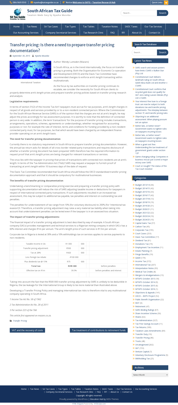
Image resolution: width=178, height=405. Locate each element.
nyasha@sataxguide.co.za (46, 2)
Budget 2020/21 (142, 209)
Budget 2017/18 (142, 198)
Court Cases (140, 233)
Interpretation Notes (144, 268)
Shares (138, 317)
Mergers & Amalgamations (147, 275)
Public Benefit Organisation (147, 299)
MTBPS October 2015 (145, 285)
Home (16, 26)
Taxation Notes (110, 26)
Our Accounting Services (26, 32)
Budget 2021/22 (142, 212)
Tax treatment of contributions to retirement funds (99, 330)
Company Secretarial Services (61, 32)
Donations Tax (142, 244)
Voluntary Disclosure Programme (150, 355)
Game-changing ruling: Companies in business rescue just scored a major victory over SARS (151, 159)
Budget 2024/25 (142, 219)
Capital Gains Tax (143, 223)
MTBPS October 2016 (145, 289)
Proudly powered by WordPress (73, 399)
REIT (137, 303)
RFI (123, 32)
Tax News (32, 26)
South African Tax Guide (49, 10)
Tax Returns (140, 327)
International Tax (143, 264)
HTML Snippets (77, 404)
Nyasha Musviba (42, 55)
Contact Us (154, 32)
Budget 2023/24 (142, 216)
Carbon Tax (140, 226)
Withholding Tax (142, 358)
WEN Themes (112, 399)
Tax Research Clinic (93, 32)
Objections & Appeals (145, 292)
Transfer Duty (141, 334)
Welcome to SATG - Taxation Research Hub (94, 2)
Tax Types (70, 26)
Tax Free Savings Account (147, 323)
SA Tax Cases (51, 26)
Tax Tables (88, 26)
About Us (137, 32)
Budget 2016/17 (142, 195)
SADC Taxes (131, 26)
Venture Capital (142, 351)
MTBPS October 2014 (145, 282)
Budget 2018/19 (142, 202)
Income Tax (140, 261)
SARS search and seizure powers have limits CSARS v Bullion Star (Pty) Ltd (150, 70)
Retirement (140, 306)
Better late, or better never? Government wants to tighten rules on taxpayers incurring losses (151, 128)
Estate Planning (142, 251)
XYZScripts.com (100, 404)
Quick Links (157, 2)
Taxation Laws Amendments (148, 330)
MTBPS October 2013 (145, 278)
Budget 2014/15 (142, 188)
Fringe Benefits (142, 254)
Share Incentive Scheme (146, 313)
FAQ (112, 32)
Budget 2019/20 (142, 205)
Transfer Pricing (20, 320)
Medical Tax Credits (144, 271)
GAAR (137, 257)
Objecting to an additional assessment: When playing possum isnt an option (151, 119)
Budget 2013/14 (142, 185)
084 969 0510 (19, 2)
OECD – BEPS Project (145, 296)
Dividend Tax (141, 240)
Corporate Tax (141, 230)
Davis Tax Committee (145, 237)
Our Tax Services (153, 26)
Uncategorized (141, 344)
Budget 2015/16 (142, 191)
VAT (137, 348)
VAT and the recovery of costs (27, 330)
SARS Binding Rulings (144, 310)
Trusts (138, 341)
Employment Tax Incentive (147, 247)
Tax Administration (143, 320)
